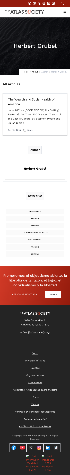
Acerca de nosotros (24, 294)
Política (35, 218)
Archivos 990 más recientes (35, 426)
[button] (65, 12)
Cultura (35, 254)
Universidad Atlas (35, 360)
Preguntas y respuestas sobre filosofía (35, 389)
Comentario (35, 382)
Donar (53, 294)
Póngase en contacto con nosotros (35, 411)
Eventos (35, 368)
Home (26, 72)
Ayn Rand (35, 247)
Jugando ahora (35, 375)
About (35, 72)
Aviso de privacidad (35, 419)
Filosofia (35, 225)
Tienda (35, 404)
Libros (35, 397)
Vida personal (35, 240)
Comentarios (35, 211)
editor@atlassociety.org (35, 332)
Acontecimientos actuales (35, 233)
